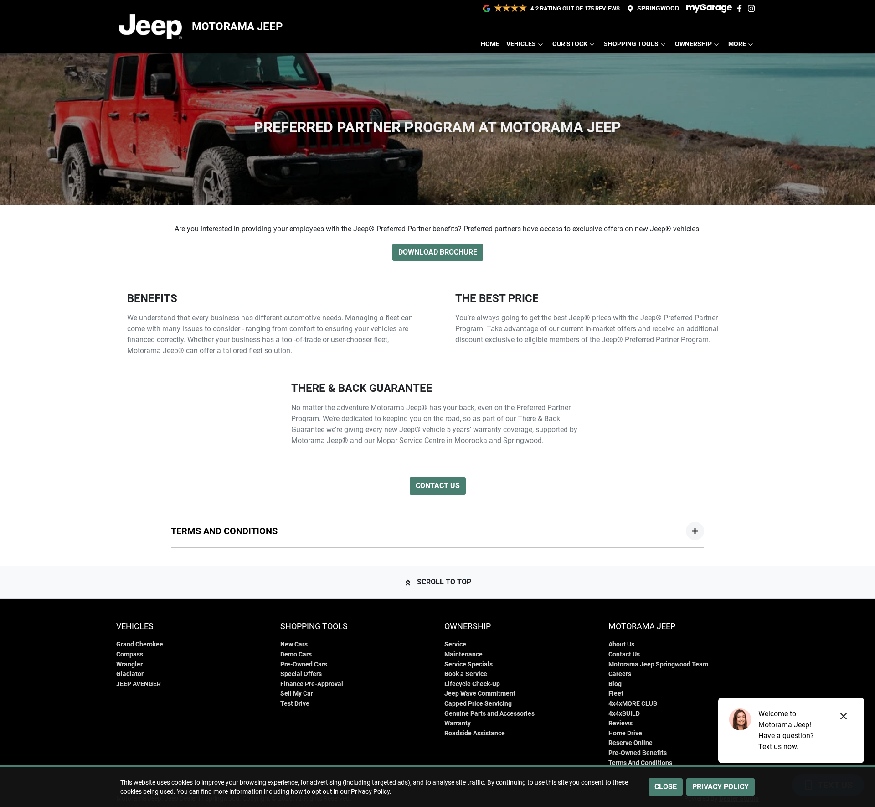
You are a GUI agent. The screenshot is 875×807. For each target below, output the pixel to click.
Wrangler (129, 664)
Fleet (615, 694)
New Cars (294, 644)
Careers (619, 674)
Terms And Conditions (640, 763)
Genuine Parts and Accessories (489, 714)
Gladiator (130, 674)
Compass (129, 654)
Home (490, 44)
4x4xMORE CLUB (632, 704)
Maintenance (463, 654)
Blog (615, 684)
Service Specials (468, 664)
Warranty (457, 723)
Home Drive (625, 733)
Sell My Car (296, 694)
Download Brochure (437, 252)
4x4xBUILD (624, 714)
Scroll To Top (444, 582)
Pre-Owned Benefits (637, 753)
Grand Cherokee (139, 644)
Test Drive (294, 704)
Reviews (620, 723)
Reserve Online (630, 743)
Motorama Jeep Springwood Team (658, 664)
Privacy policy (720, 786)
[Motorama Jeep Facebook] (741, 8)
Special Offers (301, 674)
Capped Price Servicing (478, 704)
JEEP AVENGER (138, 684)
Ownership (693, 44)
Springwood (658, 8)
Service (455, 644)
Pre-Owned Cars (303, 664)
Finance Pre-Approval (311, 684)
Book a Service (465, 674)
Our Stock (569, 44)
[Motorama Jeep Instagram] (753, 8)
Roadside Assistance (474, 733)
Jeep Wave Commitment (479, 694)
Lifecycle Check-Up (472, 684)
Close (665, 786)
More (737, 44)
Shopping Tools (631, 44)
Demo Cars (296, 654)
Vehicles (521, 44)
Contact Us (438, 485)
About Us (621, 644)
